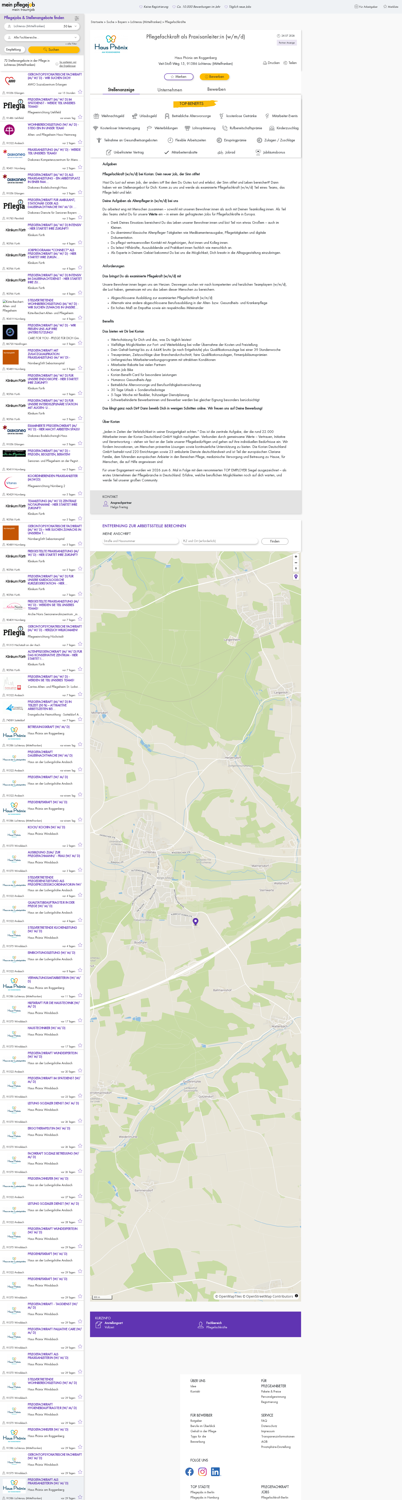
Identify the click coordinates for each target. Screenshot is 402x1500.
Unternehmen (170, 90)
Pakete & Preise (271, 1391)
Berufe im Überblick (203, 1426)
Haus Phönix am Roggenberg (196, 58)
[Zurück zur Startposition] (296, 577)
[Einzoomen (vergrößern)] (296, 557)
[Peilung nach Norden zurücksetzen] (296, 569)
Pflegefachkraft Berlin (274, 1497)
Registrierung (269, 1401)
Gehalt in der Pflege (203, 1431)
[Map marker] (195, 922)
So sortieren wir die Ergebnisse (67, 64)
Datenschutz (269, 1426)
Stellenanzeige (121, 90)
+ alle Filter (71, 44)
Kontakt (195, 1391)
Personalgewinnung (273, 1396)
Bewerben (216, 89)
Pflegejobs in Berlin (202, 1492)
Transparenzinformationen (278, 1436)
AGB (264, 1441)
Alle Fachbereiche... (26, 37)
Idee (193, 1386)
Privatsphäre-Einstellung (276, 1446)
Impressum (268, 1431)
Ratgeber (196, 1420)
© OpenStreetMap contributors (268, 1296)
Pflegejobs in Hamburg (205, 1497)
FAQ (264, 1420)
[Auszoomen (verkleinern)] (296, 563)
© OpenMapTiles (228, 1296)
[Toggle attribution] (296, 1295)
